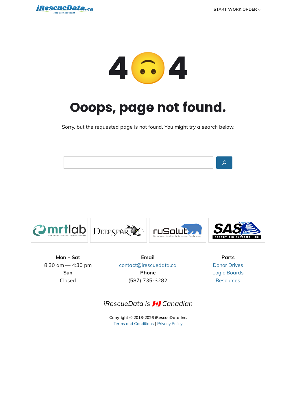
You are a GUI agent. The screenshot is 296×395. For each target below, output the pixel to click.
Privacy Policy (169, 323)
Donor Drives (228, 265)
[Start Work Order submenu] (259, 9)
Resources (228, 280)
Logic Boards (228, 272)
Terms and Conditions (134, 323)
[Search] (224, 162)
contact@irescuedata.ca (148, 265)
